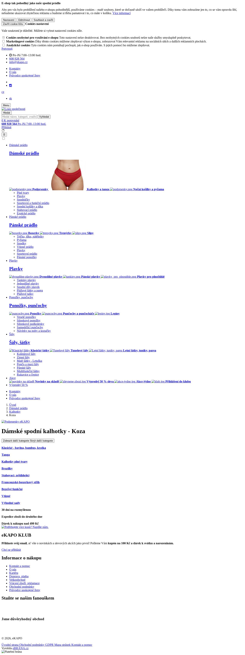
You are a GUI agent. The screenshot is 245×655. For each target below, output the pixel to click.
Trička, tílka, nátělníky (30, 236)
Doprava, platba (19, 576)
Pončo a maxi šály (28, 364)
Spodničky (23, 199)
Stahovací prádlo (27, 210)
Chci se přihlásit (11, 549)
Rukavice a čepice (28, 374)
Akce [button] (12, 378)
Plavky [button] (13, 260)
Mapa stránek (62, 644)
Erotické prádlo (26, 213)
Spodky (21, 243)
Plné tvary (23, 192)
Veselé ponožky (26, 317)
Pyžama (21, 240)
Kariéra (13, 572)
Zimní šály (23, 357)
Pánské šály (24, 367)
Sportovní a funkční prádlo (33, 203)
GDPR (49, 644)
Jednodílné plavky (28, 283)
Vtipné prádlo (25, 246)
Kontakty (14, 68)
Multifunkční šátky (28, 371)
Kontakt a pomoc (19, 566)
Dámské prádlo (24, 153)
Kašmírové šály (26, 354)
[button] (3, 92)
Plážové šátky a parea (30, 290)
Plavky (21, 196)
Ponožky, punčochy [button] (21, 297)
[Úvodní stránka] (13, 109)
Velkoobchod (17, 579)
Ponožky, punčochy (28, 305)
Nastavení (8, 20)
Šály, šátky (19, 342)
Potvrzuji (7, 48)
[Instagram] (10, 85)
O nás (12, 72)
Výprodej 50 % (18, 384)
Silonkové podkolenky (30, 323)
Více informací (122, 13)
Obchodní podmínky (21, 586)
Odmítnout (24, 20)
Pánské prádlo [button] (17, 216)
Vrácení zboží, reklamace (24, 583)
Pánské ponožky (27, 257)
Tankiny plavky (26, 280)
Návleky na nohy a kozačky (34, 330)
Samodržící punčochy (30, 327)
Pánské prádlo (23, 224)
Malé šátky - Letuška (29, 360)
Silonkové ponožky (28, 320)
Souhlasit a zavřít (43, 20)
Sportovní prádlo (27, 253)
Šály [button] (12, 334)
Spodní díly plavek (28, 287)
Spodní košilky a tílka (30, 206)
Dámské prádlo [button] (18, 145)
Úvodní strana (10, 644)
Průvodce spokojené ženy (24, 75)
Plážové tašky (25, 293)
